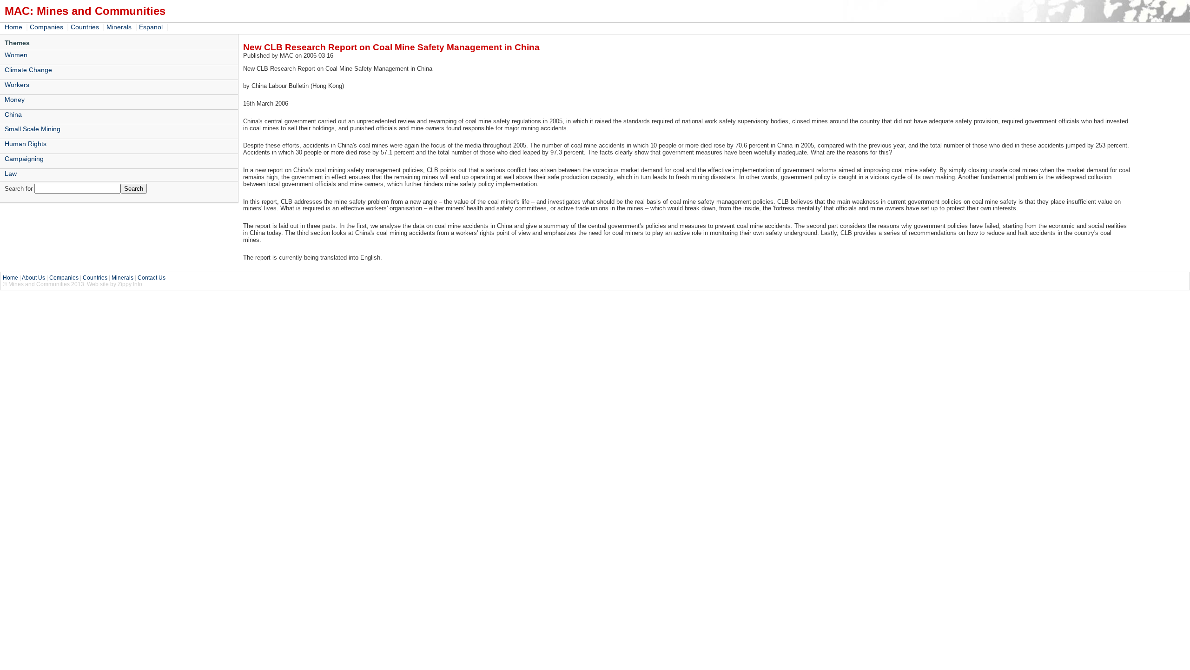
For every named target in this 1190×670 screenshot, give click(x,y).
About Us (33, 278)
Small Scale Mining (32, 129)
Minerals (119, 27)
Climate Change (28, 70)
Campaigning (24, 158)
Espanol (151, 27)
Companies (46, 27)
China (13, 114)
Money (15, 99)
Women (16, 55)
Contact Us (151, 278)
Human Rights (25, 143)
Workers (17, 84)
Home (13, 27)
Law (11, 173)
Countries (85, 27)
